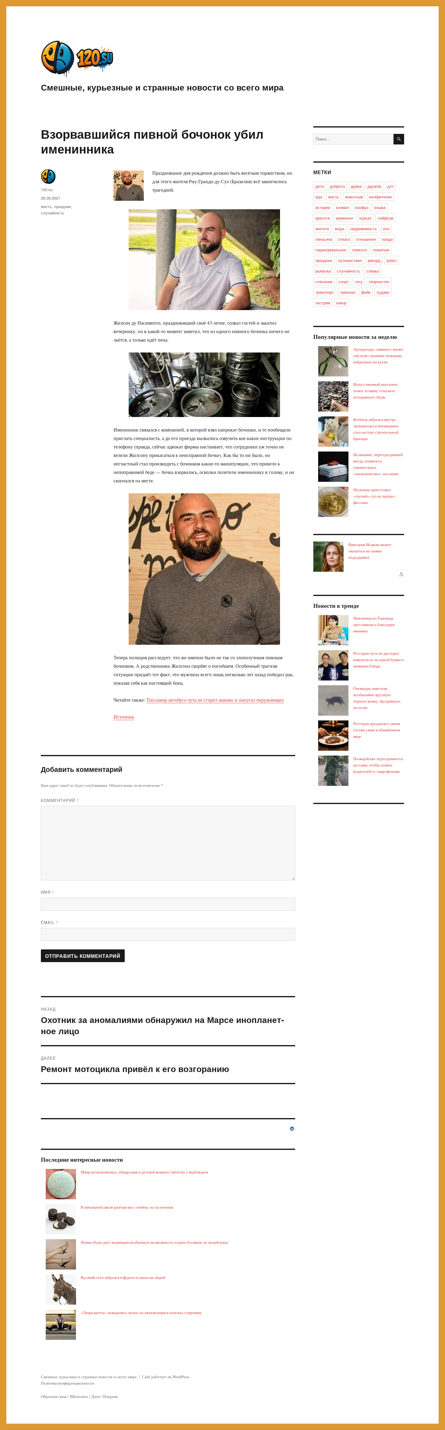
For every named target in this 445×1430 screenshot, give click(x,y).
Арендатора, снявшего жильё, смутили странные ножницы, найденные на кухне (378, 355)
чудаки (383, 292)
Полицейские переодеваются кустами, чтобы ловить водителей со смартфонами (378, 765)
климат (342, 207)
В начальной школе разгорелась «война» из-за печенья (127, 1207)
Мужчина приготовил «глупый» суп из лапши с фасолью (374, 496)
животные (354, 197)
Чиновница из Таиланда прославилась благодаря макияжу (373, 624)
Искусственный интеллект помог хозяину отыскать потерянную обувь (375, 391)
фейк (366, 292)
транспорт (324, 292)
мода (339, 228)
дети (319, 186)
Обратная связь (54, 1396)
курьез (365, 218)
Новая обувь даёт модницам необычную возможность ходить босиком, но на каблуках (155, 1242)
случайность (52, 213)
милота (322, 228)
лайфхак (385, 218)
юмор (341, 303)
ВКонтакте (79, 1396)
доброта (337, 186)
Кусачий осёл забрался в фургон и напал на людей (123, 1277)
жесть (46, 206)
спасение (323, 281)
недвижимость (363, 228)
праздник (62, 206)
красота (322, 218)
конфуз (361, 207)
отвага (344, 239)
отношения (366, 239)
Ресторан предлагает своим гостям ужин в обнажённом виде (376, 730)
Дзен (95, 1396)
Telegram (110, 1396)
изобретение (380, 197)
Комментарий (60, 800)
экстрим (322, 303)
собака (372, 271)
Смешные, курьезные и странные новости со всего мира (162, 87)
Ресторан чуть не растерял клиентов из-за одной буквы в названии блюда (378, 659)
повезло (359, 250)
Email (49, 922)
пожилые (381, 250)
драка (356, 186)
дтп (390, 186)
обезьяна (323, 239)
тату (359, 281)
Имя (47, 892)
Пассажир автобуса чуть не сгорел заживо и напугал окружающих (215, 700)
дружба (374, 186)
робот (392, 260)
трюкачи (347, 292)
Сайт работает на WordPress (166, 1376)
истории (322, 207)
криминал (344, 218)
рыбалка (323, 271)
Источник (124, 716)
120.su (47, 189)
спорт (343, 281)
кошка (379, 207)
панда (387, 239)
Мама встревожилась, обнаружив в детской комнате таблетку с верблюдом (144, 1172)
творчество (379, 281)
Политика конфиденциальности (67, 1383)
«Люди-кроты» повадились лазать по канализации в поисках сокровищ (141, 1312)
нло (386, 228)
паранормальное (330, 250)
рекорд (374, 260)
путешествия (350, 260)
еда (318, 197)
